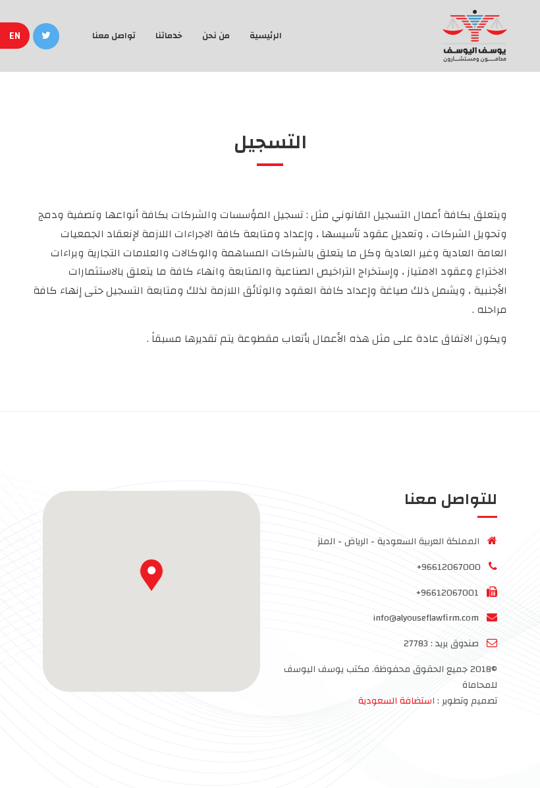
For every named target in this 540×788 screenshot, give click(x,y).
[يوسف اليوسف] (470, 36)
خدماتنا (168, 35)
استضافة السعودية (396, 701)
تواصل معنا (114, 35)
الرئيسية (266, 35)
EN (16, 36)
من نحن (216, 35)
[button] (151, 575)
